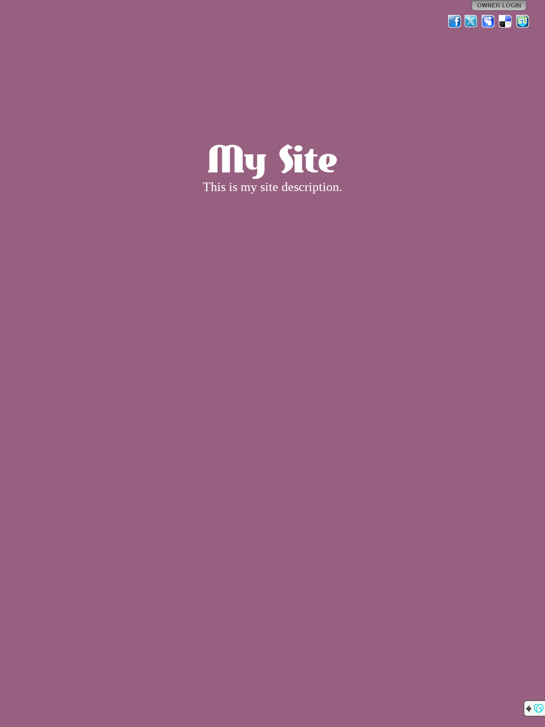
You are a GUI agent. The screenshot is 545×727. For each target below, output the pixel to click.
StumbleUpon (522, 21)
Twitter (471, 21)
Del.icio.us (505, 21)
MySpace (488, 21)
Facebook (454, 21)
